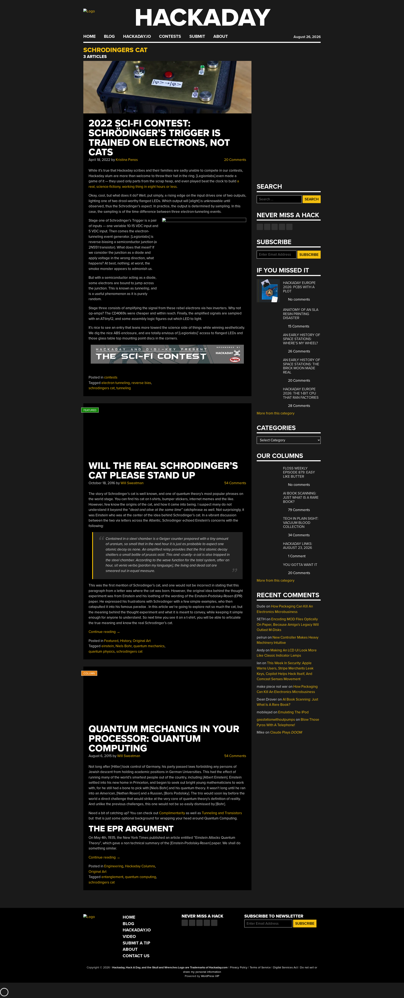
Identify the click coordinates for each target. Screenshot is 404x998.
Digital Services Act (285, 967)
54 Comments (234, 483)
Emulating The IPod (293, 712)
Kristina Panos (127, 160)
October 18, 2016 (102, 483)
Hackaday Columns (140, 866)
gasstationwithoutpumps (276, 719)
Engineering (113, 866)
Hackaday (202, 18)
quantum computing (140, 877)
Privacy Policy (238, 967)
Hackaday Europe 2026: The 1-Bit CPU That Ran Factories (301, 393)
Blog (109, 36)
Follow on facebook (260, 227)
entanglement (112, 877)
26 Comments (298, 351)
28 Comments (298, 406)
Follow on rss (282, 227)
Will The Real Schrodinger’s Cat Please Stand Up (163, 470)
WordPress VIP (210, 976)
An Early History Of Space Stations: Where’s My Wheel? (301, 339)
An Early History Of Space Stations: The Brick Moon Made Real (301, 366)
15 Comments (298, 326)
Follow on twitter (267, 227)
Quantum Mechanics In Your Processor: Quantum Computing (164, 738)
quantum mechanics (149, 646)
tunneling (123, 388)
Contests (170, 36)
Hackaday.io (137, 36)
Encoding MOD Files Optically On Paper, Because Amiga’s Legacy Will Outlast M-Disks (288, 624)
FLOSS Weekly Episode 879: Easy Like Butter (299, 472)
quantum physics (102, 651)
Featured (111, 641)
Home (89, 36)
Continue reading (104, 632)
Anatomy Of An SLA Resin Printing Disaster (300, 314)
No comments (298, 299)
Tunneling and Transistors (222, 813)
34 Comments (298, 535)
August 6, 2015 (100, 756)
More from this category (275, 413)
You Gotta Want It (300, 565)
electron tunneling (115, 383)
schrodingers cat (102, 388)
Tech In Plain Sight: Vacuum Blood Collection (300, 522)
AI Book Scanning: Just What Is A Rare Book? (301, 497)
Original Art (142, 641)
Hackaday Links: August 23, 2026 (297, 546)
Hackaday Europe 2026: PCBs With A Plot (299, 287)
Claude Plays (286, 732)
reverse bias (141, 383)
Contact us (289, 227)
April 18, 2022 (99, 160)
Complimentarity (172, 813)
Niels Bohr (124, 646)
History (125, 641)
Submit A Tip (136, 943)
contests (110, 377)
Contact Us (136, 956)
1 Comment (296, 556)
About (220, 36)
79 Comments (298, 510)
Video (129, 936)
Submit (197, 36)
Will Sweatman (132, 483)
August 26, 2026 (307, 37)
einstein (107, 646)
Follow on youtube (274, 227)
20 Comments (234, 160)
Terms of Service (260, 967)
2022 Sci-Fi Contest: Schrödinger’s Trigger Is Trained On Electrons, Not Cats (159, 138)
